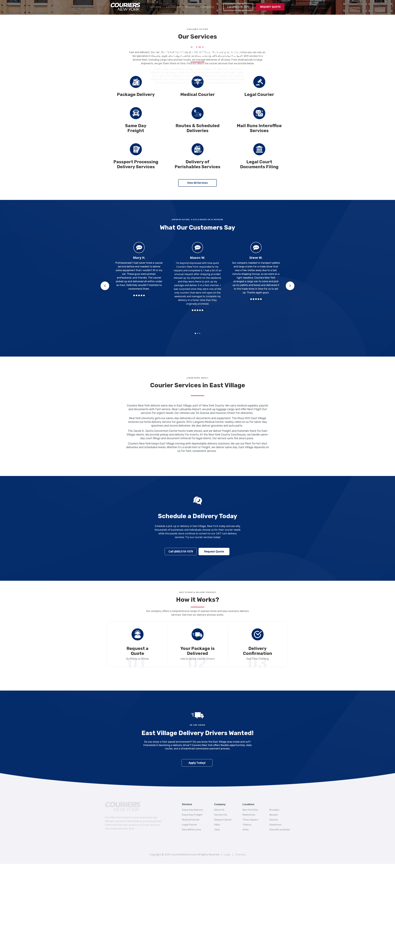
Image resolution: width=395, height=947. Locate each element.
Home (185, 35)
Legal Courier (189, 824)
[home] (125, 6)
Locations (173, 7)
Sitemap (240, 854)
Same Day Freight (192, 814)
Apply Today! (197, 763)
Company (207, 7)
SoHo (246, 829)
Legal (227, 854)
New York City (250, 809)
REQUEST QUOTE (270, 6)
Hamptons (275, 824)
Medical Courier (191, 819)
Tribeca (247, 824)
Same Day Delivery (192, 809)
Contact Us (220, 814)
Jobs (217, 829)
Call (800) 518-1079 (238, 6)
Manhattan (249, 814)
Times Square (250, 819)
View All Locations (279, 829)
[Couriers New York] (123, 806)
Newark (273, 814)
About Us (219, 809)
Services (155, 7)
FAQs (217, 824)
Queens (273, 819)
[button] (155, 6)
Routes (190, 7)
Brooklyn (274, 809)
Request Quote (214, 551)
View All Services (197, 182)
